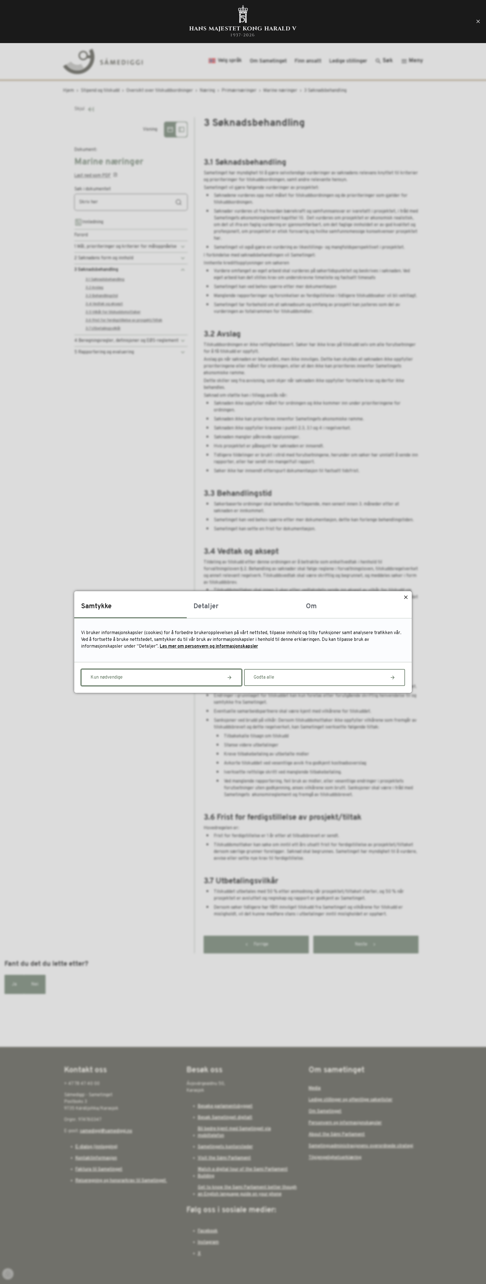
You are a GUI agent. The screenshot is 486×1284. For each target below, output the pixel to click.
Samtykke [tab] (96, 606)
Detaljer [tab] (206, 606)
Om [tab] (311, 606)
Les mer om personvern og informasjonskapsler (209, 646)
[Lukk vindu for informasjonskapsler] (406, 597)
